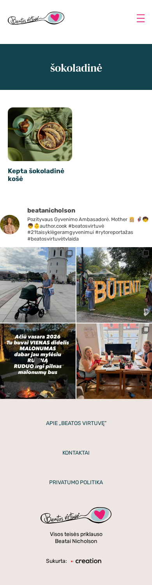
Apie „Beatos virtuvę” (76, 423)
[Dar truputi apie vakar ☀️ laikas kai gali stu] (38, 285)
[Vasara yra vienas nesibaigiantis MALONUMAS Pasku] (38, 361)
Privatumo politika (76, 482)
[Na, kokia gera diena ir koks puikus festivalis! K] (114, 285)
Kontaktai (76, 453)
